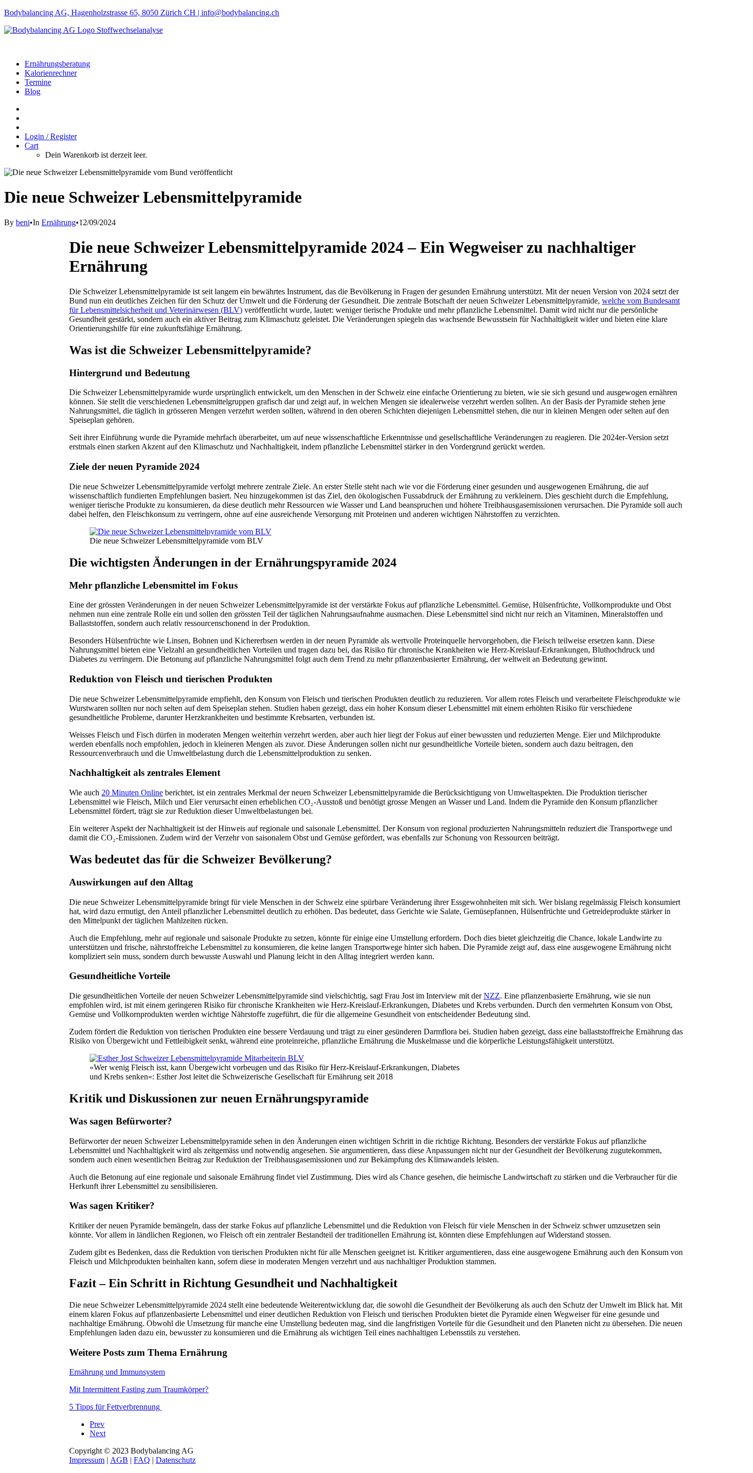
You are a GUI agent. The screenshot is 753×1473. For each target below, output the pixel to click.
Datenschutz (176, 1460)
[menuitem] (387, 64)
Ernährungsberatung (57, 63)
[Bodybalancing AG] (376, 38)
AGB (119, 1460)
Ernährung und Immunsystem (117, 1372)
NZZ (492, 995)
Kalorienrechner (51, 73)
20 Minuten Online (132, 792)
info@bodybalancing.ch (240, 12)
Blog (32, 91)
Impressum (86, 1460)
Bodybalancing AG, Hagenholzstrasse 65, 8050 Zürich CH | (102, 12)
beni (23, 222)
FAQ (142, 1460)
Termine (38, 82)
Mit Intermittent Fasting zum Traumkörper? (138, 1389)
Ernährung (58, 222)
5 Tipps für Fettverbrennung (115, 1406)
